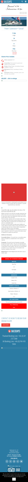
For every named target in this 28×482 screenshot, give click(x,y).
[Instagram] (14, 461)
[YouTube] (21, 461)
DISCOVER (6, 325)
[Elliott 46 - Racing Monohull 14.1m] (21, 13)
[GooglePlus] (17, 461)
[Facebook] (6, 461)
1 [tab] (10, 180)
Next (25, 130)
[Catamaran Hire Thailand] (23, 13)
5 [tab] (17, 180)
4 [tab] (15, 180)
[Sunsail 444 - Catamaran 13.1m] (26, 13)
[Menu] (25, 1)
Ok (14, 479)
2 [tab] (12, 180)
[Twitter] (10, 461)
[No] (26, 477)
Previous (3, 130)
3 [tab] (14, 180)
